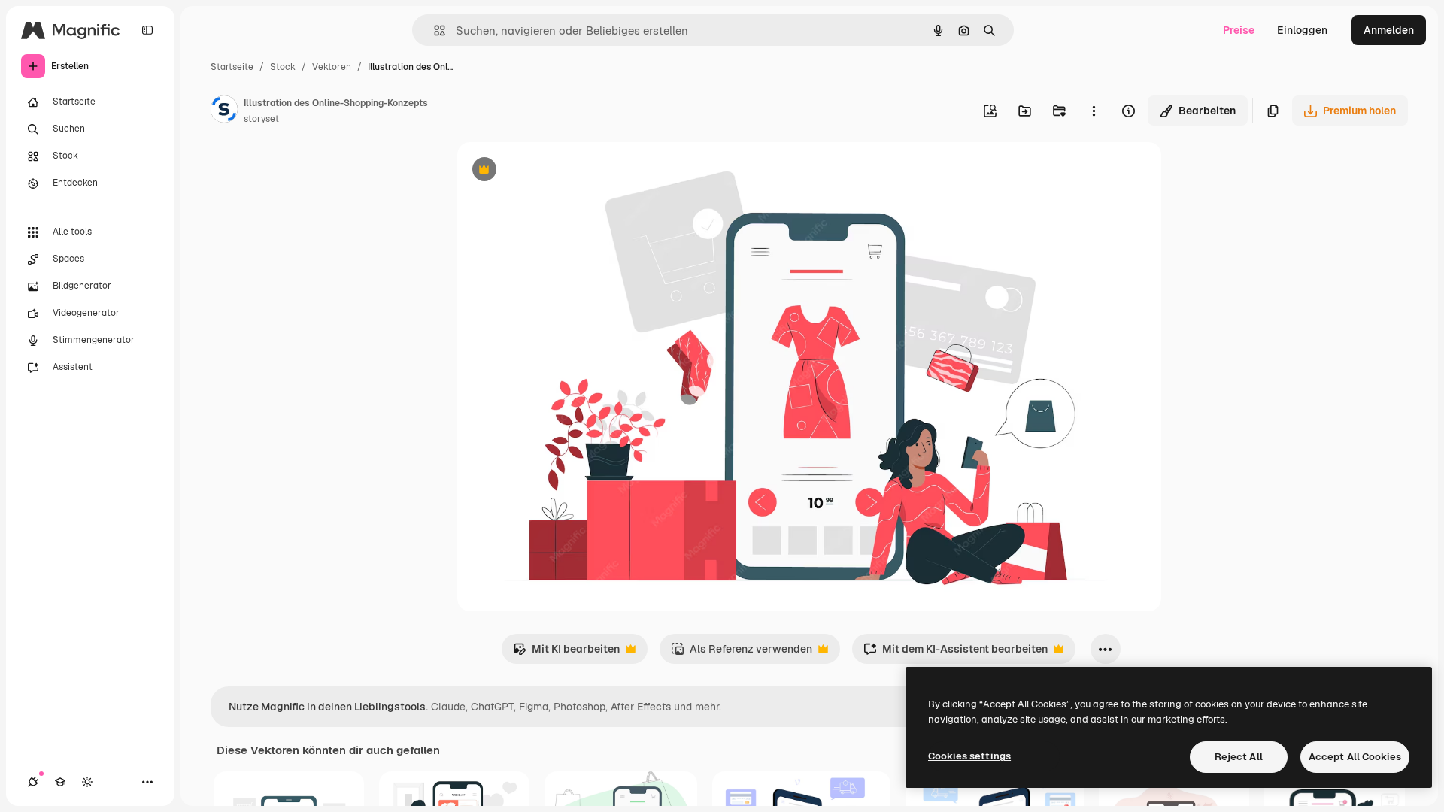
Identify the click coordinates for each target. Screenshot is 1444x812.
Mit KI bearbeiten (566, 653)
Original (553, 171)
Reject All (1239, 756)
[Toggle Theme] (87, 782)
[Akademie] (60, 782)
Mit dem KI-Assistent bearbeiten (955, 653)
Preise (1238, 30)
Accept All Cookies (1355, 756)
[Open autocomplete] (433, 30)
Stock (283, 67)
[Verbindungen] (33, 782)
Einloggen (1302, 30)
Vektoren (331, 67)
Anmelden (1389, 30)
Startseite (232, 67)
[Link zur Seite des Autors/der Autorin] (224, 111)
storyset (261, 119)
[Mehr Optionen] (1093, 110)
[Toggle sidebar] (147, 30)
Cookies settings (969, 756)
